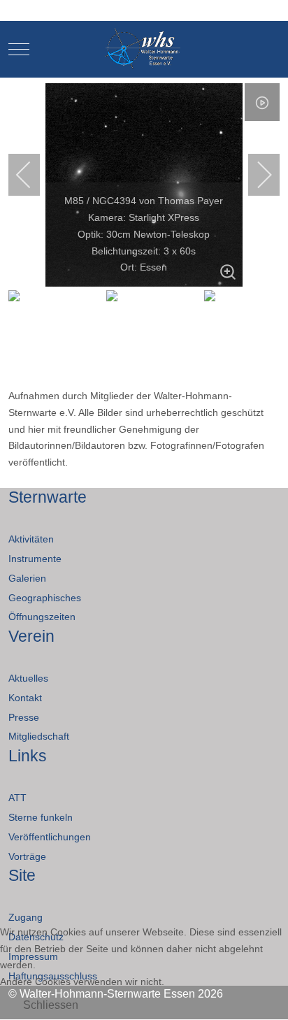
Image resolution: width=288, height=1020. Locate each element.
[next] (255, 174)
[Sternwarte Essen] (144, 49)
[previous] (32, 174)
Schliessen (50, 1005)
